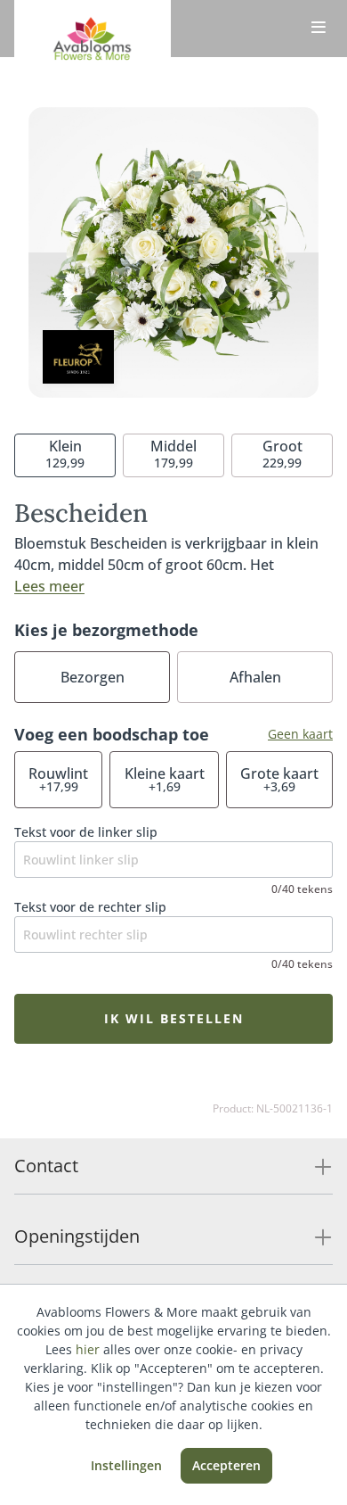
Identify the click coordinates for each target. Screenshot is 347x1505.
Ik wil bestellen (174, 1018)
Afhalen (255, 677)
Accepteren (226, 1465)
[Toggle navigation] (318, 28)
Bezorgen (93, 677)
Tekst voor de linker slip (85, 831)
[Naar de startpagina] (92, 43)
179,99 (173, 453)
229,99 (282, 453)
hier (88, 1349)
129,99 (65, 453)
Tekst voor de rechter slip (90, 906)
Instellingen (126, 1465)
